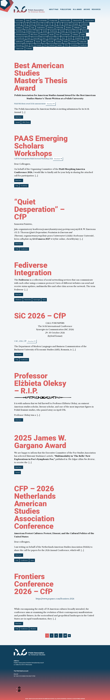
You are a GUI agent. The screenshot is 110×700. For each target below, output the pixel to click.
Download (50, 104)
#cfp (54, 24)
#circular (66, 24)
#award (18, 24)
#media (51, 34)
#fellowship (59, 27)
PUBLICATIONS (65, 9)
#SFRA (65, 41)
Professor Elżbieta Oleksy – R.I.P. (40, 383)
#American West (77, 20)
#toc (32, 45)
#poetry (70, 38)
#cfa (44, 24)
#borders (38, 24)
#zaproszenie (20, 48)
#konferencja (53, 31)
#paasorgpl (36, 38)
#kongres (62, 31)
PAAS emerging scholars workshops (41, 146)
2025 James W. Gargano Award (40, 442)
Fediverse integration (33, 269)
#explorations (41, 27)
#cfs (60, 24)
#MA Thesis (34, 34)
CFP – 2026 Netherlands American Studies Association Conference (35, 507)
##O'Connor (19, 20)
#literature (85, 31)
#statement (73, 41)
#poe (63, 38)
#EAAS (26, 27)
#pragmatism (78, 38)
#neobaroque (66, 34)
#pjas (57, 38)
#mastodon (43, 34)
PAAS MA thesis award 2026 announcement (30, 104)
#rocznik (50, 41)
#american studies (65, 20)
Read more (19, 117)
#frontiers (69, 27)
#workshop (74, 45)
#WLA (66, 45)
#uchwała (52, 45)
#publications (29, 41)
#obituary (75, 34)
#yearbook (83, 45)
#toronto (39, 45)
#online (82, 34)
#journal (45, 31)
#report (38, 41)
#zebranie (29, 48)
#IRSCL (37, 31)
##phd (28, 20)
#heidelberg (19, 31)
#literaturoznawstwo (22, 34)
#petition (51, 38)
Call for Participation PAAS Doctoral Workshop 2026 (33, 159)
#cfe (49, 24)
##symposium (53, 20)
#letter (77, 31)
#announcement (89, 20)
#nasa (58, 34)
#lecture (70, 31)
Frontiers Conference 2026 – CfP (33, 584)
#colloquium (74, 24)
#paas (29, 38)
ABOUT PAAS (53, 9)
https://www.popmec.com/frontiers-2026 (55, 598)
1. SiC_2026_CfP (20, 341)
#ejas (32, 27)
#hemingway (29, 31)
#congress (19, 27)
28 (65, 635)
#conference (84, 24)
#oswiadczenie (20, 38)
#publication (19, 41)
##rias (34, 20)
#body (24, 24)
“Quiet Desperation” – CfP (39, 209)
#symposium (82, 41)
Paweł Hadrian (81, 698)
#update (59, 45)
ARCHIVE (87, 9)
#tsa (45, 45)
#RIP (44, 41)
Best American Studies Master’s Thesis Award (40, 76)
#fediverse (50, 27)
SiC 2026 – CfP (40, 315)
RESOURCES (96, 9)
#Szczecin (19, 45)
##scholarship (42, 20)
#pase (44, 38)
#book (31, 24)
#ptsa (86, 38)
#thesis (26, 45)
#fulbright (77, 27)
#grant (84, 27)
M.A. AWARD (77, 9)
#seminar (58, 41)
